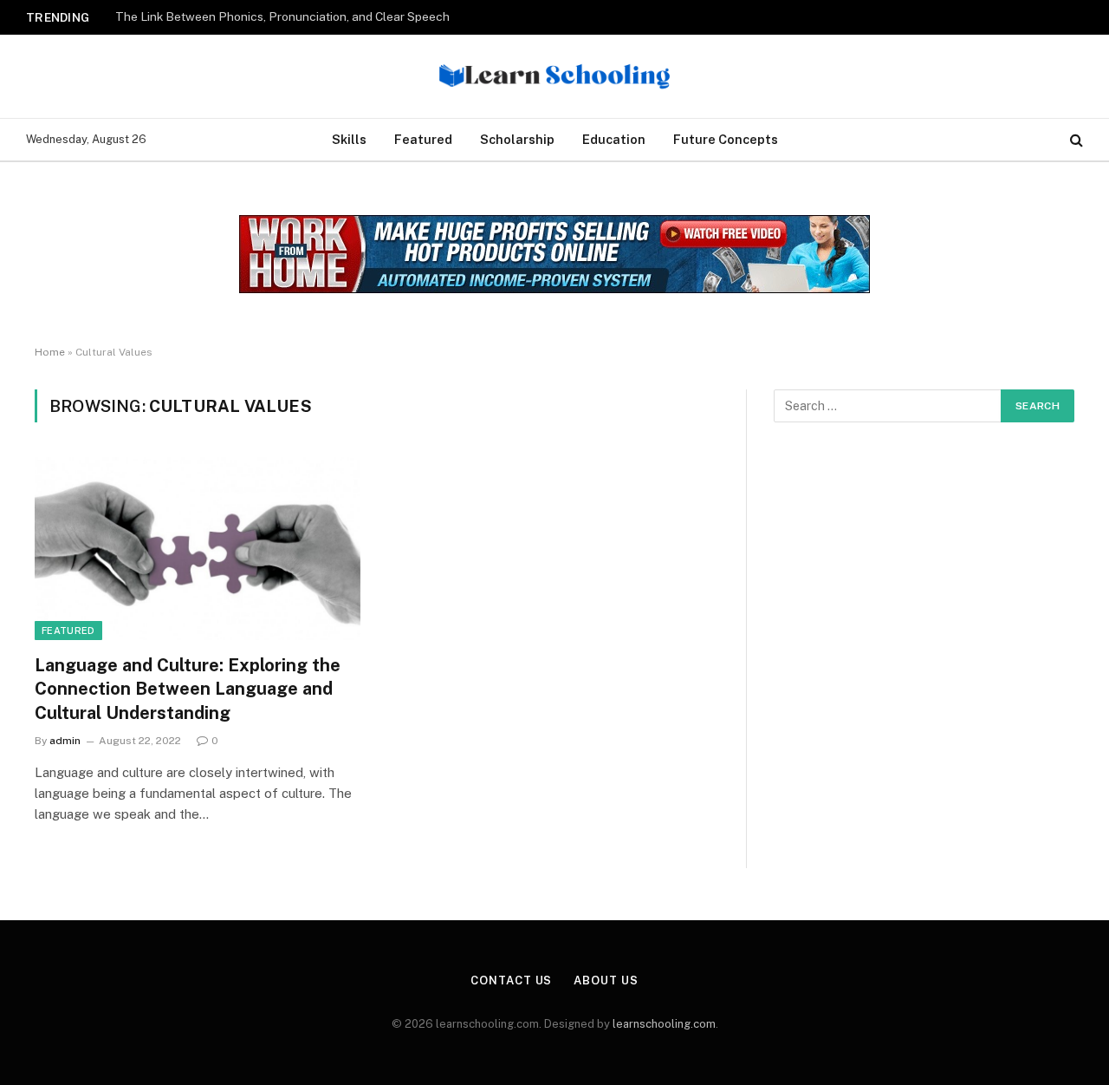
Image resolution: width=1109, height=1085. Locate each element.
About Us (606, 980)
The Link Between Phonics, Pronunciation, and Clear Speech (282, 16)
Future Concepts (725, 139)
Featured (423, 139)
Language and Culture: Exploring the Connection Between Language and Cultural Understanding (187, 688)
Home (50, 352)
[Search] (1075, 140)
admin (65, 741)
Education (613, 139)
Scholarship (517, 139)
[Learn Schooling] (555, 76)
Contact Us (511, 980)
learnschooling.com (664, 1023)
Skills (349, 139)
